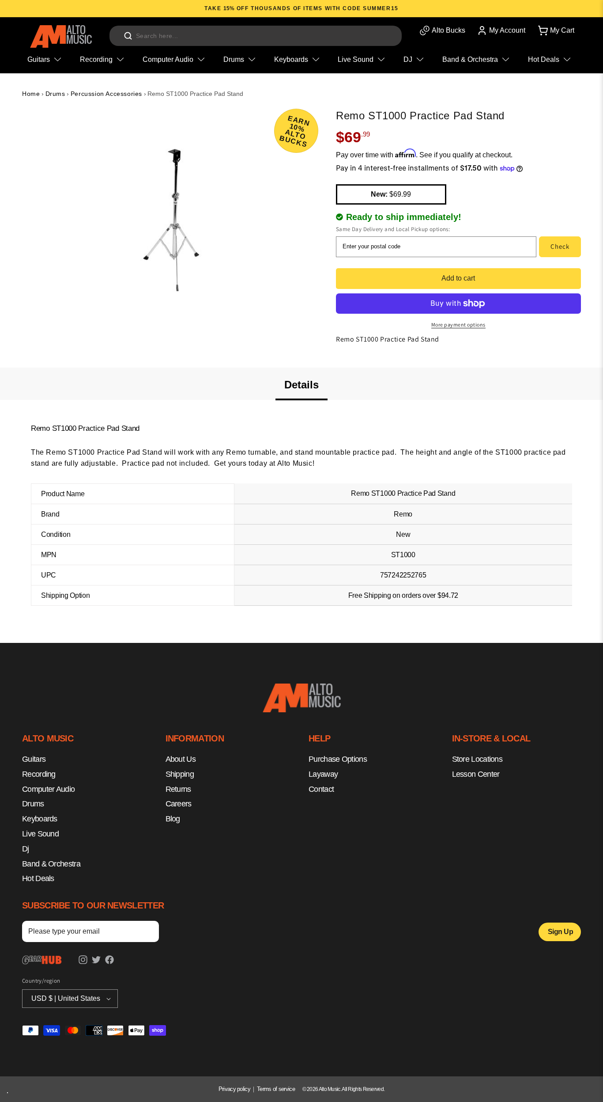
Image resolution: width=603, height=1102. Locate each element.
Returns (178, 789)
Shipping (180, 774)
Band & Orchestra (51, 863)
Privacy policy (234, 1089)
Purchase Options (338, 759)
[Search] (128, 35)
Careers (179, 804)
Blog (173, 819)
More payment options (458, 324)
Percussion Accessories (106, 93)
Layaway (323, 774)
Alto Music (329, 1089)
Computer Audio (48, 789)
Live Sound (40, 834)
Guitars (33, 759)
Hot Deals (38, 878)
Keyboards (39, 819)
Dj (25, 848)
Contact (321, 789)
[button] (555, 30)
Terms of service (276, 1089)
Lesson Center (476, 774)
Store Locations (477, 759)
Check (559, 246)
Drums (55, 93)
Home (31, 93)
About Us (181, 759)
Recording (39, 774)
